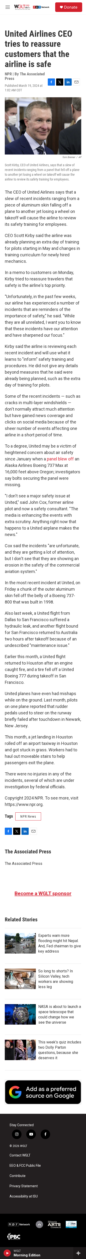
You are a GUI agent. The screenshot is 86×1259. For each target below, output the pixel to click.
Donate (70, 7)
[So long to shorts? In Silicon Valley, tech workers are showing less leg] (20, 979)
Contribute (18, 1176)
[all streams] (79, 1253)
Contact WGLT (20, 1155)
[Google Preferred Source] (43, 1092)
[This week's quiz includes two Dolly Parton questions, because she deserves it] (20, 1050)
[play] (7, 1253)
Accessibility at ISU (24, 1196)
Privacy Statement (24, 1186)
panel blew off (60, 458)
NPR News (28, 816)
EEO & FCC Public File (25, 1165)
